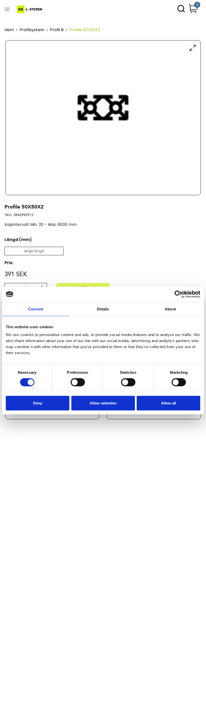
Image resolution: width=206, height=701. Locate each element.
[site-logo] (30, 9)
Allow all (168, 403)
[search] (181, 9)
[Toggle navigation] (7, 9)
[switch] (78, 382)
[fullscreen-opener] (193, 47)
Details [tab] (103, 309)
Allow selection (103, 403)
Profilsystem (32, 30)
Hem (9, 30)
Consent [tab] (35, 309)
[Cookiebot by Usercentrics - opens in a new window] (178, 294)
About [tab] (170, 309)
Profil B (57, 30)
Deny (37, 403)
